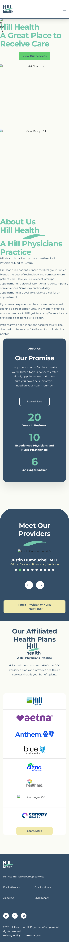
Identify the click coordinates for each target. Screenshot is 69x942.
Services (39, 876)
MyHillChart (41, 897)
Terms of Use (32, 935)
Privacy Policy (12, 935)
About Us (8, 897)
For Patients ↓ (11, 887)
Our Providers (42, 887)
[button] (65, 9)
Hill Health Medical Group (18, 876)
